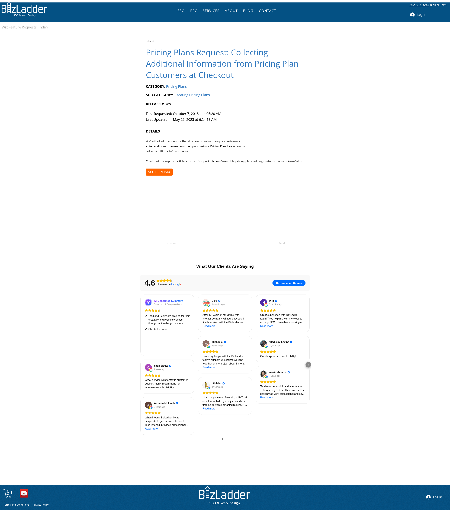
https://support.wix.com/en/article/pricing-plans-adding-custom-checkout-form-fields (245, 161)
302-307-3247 (419, 5)
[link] (8, 493)
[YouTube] (24, 493)
